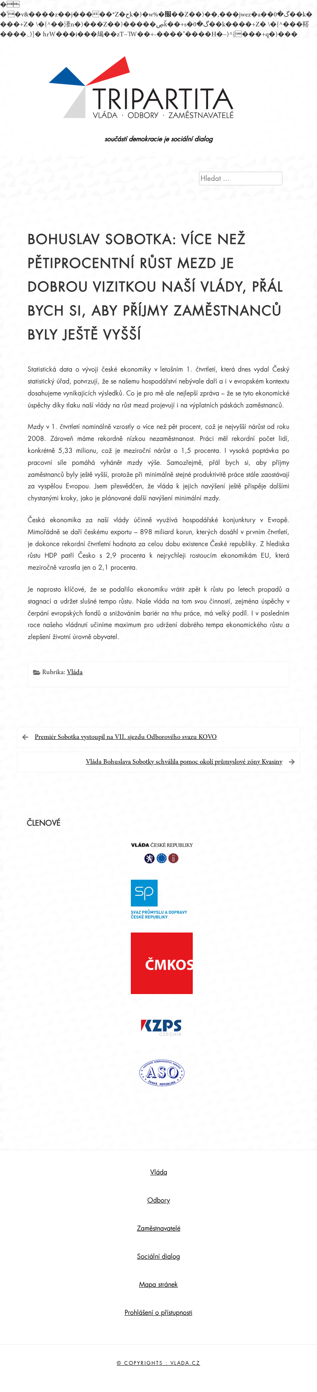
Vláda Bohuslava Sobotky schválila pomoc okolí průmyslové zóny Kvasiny (184, 762)
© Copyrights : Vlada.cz (158, 1363)
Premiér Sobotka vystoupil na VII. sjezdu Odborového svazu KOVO (126, 737)
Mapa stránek (158, 1284)
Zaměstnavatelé (158, 1228)
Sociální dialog (158, 1256)
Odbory (158, 1200)
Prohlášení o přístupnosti (158, 1312)
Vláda (75, 672)
